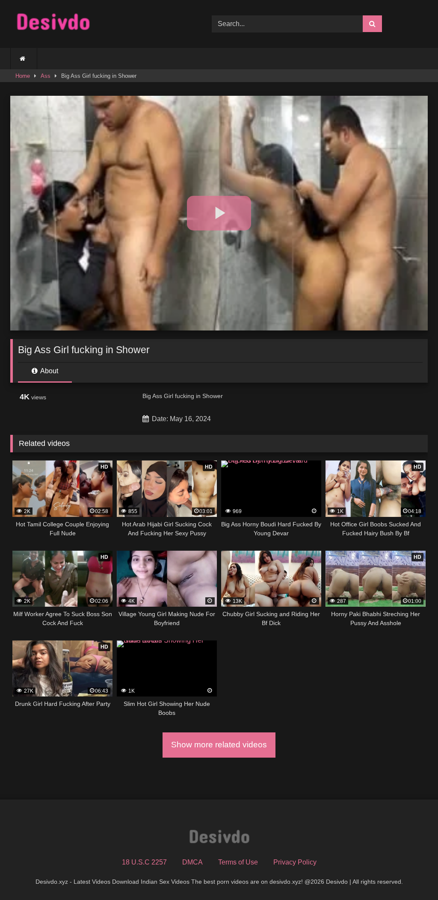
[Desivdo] (97, 24)
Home (22, 76)
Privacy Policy (295, 862)
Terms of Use (238, 862)
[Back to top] (411, 874)
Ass (45, 76)
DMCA (192, 862)
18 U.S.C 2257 (144, 862)
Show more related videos (219, 744)
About (48, 371)
